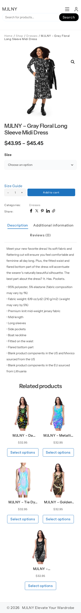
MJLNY (9, 9)
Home (8, 35)
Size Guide (13, 186)
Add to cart (51, 192)
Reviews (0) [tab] (40, 235)
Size (7, 154)
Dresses (31, 35)
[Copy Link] (54, 211)
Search (69, 17)
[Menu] (67, 9)
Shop (19, 35)
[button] (73, 62)
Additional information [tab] (53, 225)
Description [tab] (17, 225)
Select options (22, 452)
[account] (76, 9)
